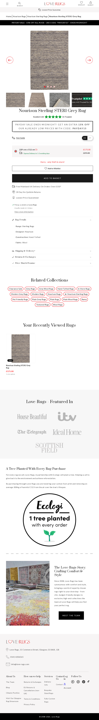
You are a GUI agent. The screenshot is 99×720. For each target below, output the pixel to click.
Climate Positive (13, 693)
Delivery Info (47, 683)
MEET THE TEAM (71, 615)
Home (8, 16)
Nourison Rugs (19, 16)
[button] (7, 4)
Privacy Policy (29, 704)
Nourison (29, 231)
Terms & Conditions (32, 699)
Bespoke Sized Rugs (48, 691)
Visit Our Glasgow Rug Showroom (13, 699)
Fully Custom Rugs (49, 700)
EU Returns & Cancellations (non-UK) (32, 690)
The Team (10, 682)
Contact (59, 684)
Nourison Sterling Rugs (37, 16)
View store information (23, 212)
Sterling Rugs (28, 226)
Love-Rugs (56, 717)
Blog (8, 687)
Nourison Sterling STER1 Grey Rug (65, 16)
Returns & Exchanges (32, 682)
